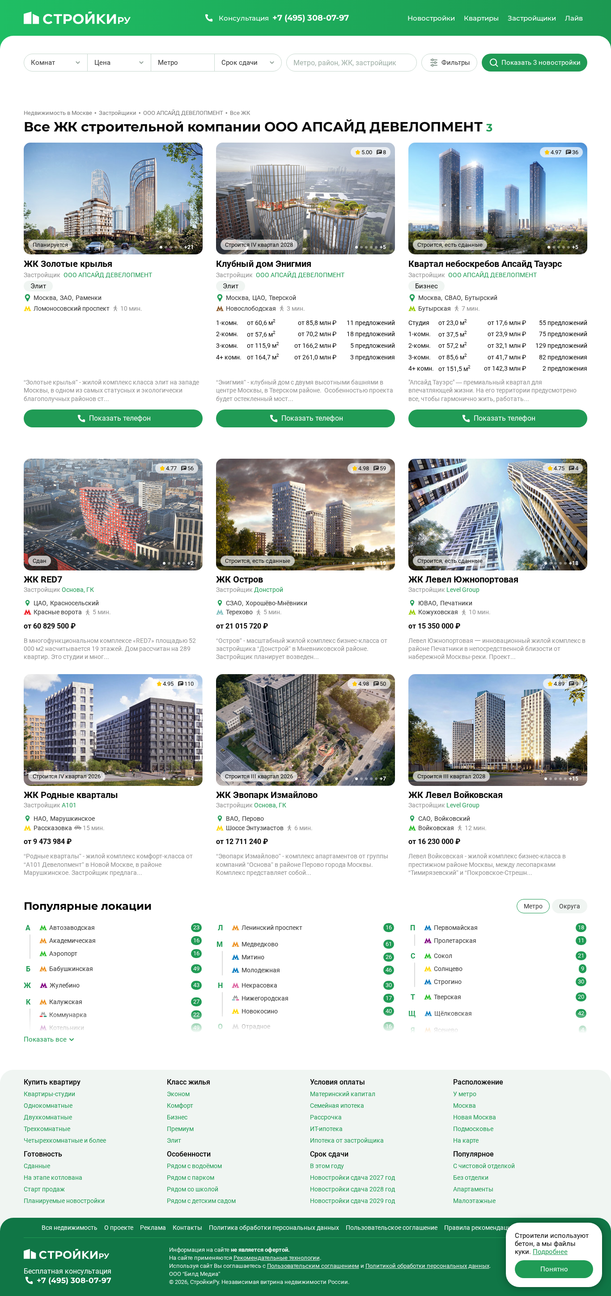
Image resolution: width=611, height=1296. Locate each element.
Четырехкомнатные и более (65, 1140)
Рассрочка (326, 1117)
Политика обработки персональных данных (274, 1227)
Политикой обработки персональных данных (427, 1265)
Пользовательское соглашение (391, 1227)
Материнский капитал (342, 1094)
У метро (464, 1094)
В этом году (327, 1165)
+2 (190, 563)
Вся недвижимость (70, 1227)
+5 (383, 247)
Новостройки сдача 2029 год (352, 1200)
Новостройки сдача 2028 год (352, 1189)
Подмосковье (473, 1128)
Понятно (554, 1269)
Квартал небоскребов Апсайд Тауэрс (485, 264)
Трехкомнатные (47, 1128)
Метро (533, 906)
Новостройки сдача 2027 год (352, 1177)
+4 (190, 778)
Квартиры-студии (49, 1094)
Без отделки (470, 1177)
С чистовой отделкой (484, 1165)
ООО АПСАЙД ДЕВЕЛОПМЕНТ (108, 275)
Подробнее (550, 1252)
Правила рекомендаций (479, 1227)
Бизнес (177, 1117)
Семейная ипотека (337, 1105)
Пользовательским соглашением (313, 1265)
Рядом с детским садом (201, 1200)
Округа (569, 906)
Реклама (153, 1227)
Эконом (178, 1094)
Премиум (180, 1128)
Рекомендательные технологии (276, 1257)
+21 (189, 247)
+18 (573, 563)
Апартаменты (473, 1189)
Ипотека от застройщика (347, 1140)
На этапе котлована (53, 1177)
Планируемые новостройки (64, 1200)
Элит (174, 1140)
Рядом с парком (190, 1177)
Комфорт (180, 1105)
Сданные (37, 1165)
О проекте (118, 1227)
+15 (573, 778)
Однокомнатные (48, 1105)
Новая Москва (474, 1117)
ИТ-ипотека (326, 1128)
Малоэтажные (474, 1200)
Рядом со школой (192, 1189)
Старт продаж (44, 1189)
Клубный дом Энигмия (263, 264)
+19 (381, 563)
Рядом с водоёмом (194, 1165)
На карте (466, 1140)
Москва (464, 1105)
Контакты (187, 1227)
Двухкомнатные (48, 1117)
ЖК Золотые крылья (68, 264)
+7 (383, 778)
